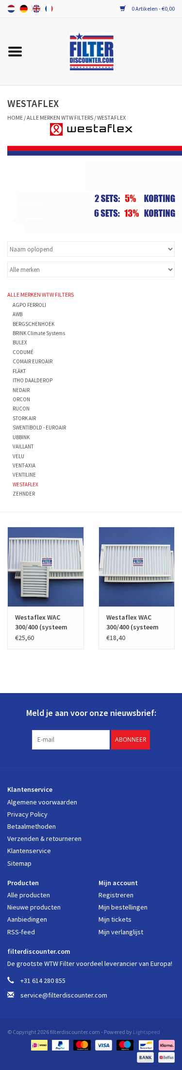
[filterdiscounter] (106, 50)
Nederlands (11, 9)
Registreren (116, 895)
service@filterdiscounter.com (63, 995)
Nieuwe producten (34, 907)
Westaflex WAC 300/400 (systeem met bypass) (41, 622)
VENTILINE (24, 474)
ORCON (21, 399)
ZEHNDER (24, 493)
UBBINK (21, 437)
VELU (18, 456)
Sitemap (19, 863)
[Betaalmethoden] (38, 1044)
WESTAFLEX (111, 117)
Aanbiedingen (27, 919)
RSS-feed (21, 931)
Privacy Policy (27, 814)
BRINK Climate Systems (39, 333)
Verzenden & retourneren (44, 838)
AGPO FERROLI (29, 305)
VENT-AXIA (24, 465)
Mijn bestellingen (123, 907)
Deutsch (24, 9)
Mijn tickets (115, 919)
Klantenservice (29, 850)
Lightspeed (146, 1031)
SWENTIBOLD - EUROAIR (39, 427)
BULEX (20, 342)
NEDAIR (21, 390)
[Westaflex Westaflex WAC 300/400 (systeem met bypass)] (45, 567)
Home (15, 117)
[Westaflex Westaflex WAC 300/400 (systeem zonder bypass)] (137, 567)
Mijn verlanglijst (121, 931)
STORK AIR (24, 418)
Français (49, 9)
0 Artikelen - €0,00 (153, 8)
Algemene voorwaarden (42, 802)
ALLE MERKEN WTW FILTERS (60, 117)
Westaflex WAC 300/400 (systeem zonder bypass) (132, 622)
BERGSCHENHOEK (33, 324)
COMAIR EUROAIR (32, 361)
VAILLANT (23, 446)
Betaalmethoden (31, 826)
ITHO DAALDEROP (32, 380)
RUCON (21, 408)
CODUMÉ (23, 352)
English (36, 9)
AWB (17, 314)
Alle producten (28, 895)
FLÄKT (19, 371)
